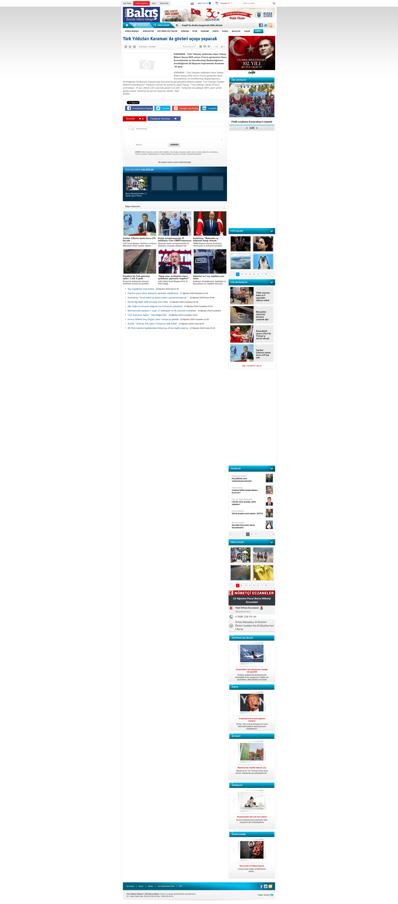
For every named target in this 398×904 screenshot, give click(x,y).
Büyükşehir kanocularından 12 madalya (252, 122)
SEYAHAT (236, 736)
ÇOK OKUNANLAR (238, 282)
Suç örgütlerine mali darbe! (141, 289)
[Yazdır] (209, 46)
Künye (141, 886)
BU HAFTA (251, 366)
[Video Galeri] (162, 25)
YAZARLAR (235, 469)
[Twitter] (130, 46)
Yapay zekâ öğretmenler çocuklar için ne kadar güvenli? (252, 821)
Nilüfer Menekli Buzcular (243, 490)
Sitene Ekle (164, 3)
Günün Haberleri (141, 3)
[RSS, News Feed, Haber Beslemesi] (270, 25)
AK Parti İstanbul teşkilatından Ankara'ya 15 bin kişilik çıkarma (158, 328)
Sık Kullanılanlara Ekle (166, 886)
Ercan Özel (242, 500)
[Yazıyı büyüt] (223, 46)
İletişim (150, 886)
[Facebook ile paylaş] (261, 25)
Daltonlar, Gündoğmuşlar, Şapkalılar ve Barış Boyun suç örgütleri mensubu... (209, 280)
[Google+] (134, 46)
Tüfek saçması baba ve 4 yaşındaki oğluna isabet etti (263, 297)
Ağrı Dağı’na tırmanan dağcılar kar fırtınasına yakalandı (155, 306)
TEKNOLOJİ (237, 785)
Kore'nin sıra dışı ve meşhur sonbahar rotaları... (252, 770)
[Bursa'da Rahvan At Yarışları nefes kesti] (263, 555)
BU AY (259, 366)
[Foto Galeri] (141, 25)
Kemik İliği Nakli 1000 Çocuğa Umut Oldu (148, 302)
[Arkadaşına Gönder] (205, 46)
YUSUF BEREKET (242, 477)
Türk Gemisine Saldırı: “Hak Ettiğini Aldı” (147, 315)
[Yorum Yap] (200, 46)
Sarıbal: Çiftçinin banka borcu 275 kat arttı (263, 354)
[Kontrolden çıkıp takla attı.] (240, 573)
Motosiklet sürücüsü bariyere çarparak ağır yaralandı (262, 316)
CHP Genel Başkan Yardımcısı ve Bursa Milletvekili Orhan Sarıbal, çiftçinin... (139, 242)
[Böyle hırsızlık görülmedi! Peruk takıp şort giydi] (263, 573)
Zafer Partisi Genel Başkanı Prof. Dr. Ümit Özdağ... (174, 280)
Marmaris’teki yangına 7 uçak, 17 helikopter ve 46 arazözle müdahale (162, 310)
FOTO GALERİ (236, 231)
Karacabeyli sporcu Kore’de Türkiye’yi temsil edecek (263, 335)
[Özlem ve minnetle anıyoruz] (263, 244)
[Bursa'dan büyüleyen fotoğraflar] (240, 261)
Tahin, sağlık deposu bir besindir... (252, 867)
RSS (180, 886)
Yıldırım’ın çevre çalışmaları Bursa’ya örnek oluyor (206, 25)
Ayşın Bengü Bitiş (241, 524)
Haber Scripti (263, 895)
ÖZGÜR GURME (239, 834)
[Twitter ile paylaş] (265, 25)
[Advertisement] (339, 29)
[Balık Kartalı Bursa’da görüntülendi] (263, 261)
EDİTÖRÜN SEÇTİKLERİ (242, 638)
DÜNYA (235, 687)
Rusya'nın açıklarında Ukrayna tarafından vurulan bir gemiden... (136, 280)
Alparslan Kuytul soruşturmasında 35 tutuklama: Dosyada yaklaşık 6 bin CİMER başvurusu (174, 242)
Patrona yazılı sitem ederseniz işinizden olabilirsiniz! (153, 293)
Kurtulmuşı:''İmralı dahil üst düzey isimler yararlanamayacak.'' (158, 297)
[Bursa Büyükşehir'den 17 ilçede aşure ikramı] (240, 555)
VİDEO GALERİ (237, 542)
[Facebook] (125, 46)
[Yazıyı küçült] (216, 46)
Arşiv (154, 3)
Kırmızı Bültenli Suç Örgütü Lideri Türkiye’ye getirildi (153, 319)
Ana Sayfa (127, 3)
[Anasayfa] (127, 25)
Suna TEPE (248, 512)
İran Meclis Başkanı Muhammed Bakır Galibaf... (252, 722)
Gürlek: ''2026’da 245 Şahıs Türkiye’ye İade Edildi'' (152, 323)
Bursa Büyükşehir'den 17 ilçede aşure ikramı (136, 195)
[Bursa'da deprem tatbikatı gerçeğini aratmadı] (240, 244)
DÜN (243, 366)
